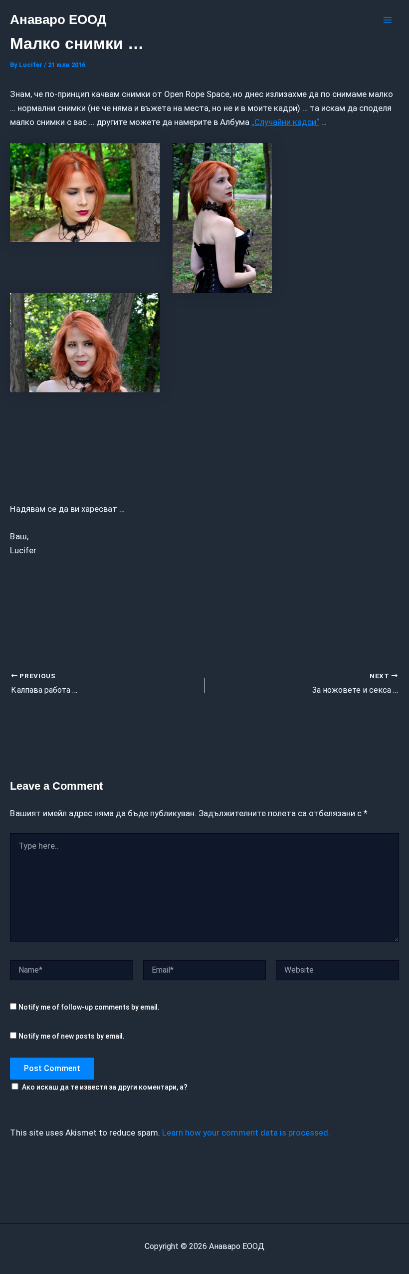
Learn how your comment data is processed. (246, 1133)
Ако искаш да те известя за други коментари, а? (105, 1087)
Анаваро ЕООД (58, 19)
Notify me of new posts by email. (71, 1036)
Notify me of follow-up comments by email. (89, 1007)
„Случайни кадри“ (285, 122)
